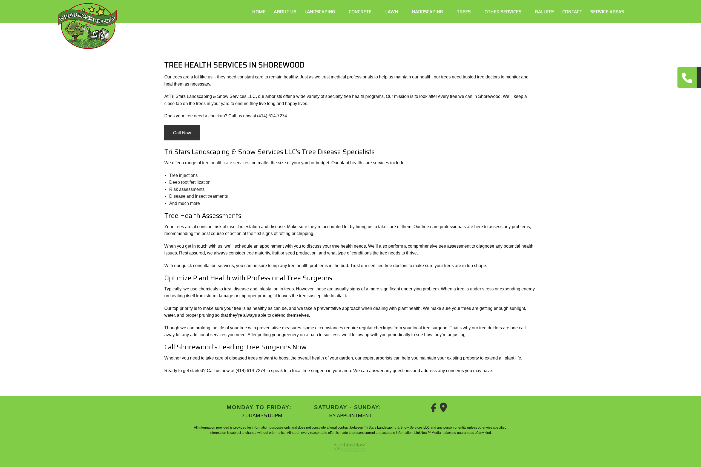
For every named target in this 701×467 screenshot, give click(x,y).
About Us (285, 11)
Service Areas (607, 11)
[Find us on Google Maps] (443, 409)
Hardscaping (427, 11)
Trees (464, 11)
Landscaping (319, 11)
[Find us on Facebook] (433, 409)
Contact (572, 11)
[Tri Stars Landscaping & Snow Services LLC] (87, 25)
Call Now (182, 132)
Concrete (360, 11)
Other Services (502, 11)
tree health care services (225, 162)
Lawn (391, 11)
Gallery (544, 11)
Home (259, 11)
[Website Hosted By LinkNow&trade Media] (350, 453)
